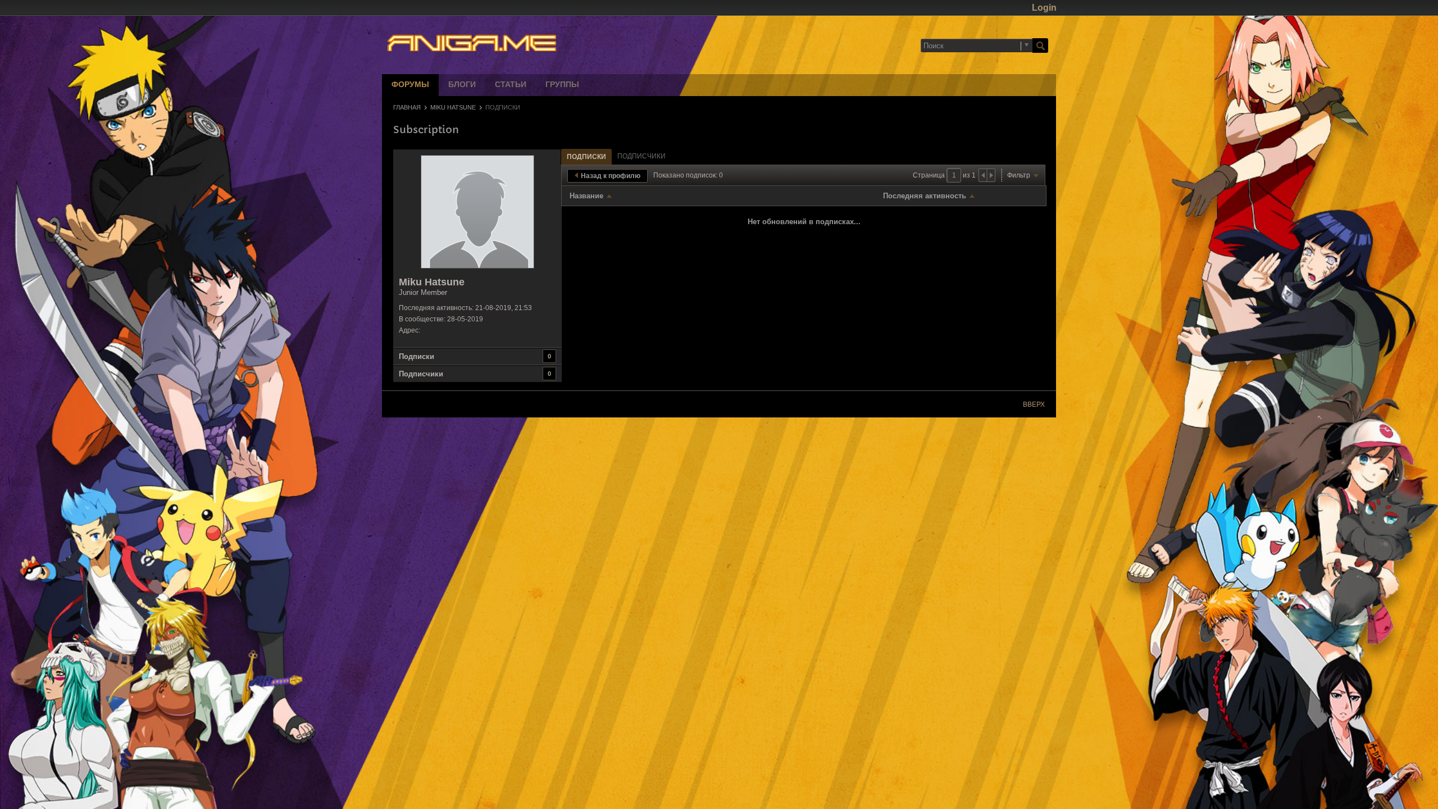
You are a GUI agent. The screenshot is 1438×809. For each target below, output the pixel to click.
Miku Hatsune (453, 107)
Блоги (462, 85)
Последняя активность (924, 196)
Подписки (416, 356)
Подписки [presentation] (586, 157)
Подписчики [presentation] (641, 156)
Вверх (1034, 404)
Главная (407, 107)
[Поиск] (1040, 45)
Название (586, 196)
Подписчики (421, 374)
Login (1044, 7)
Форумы (410, 85)
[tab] (586, 156)
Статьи (510, 85)
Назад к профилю (610, 176)
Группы (562, 85)
